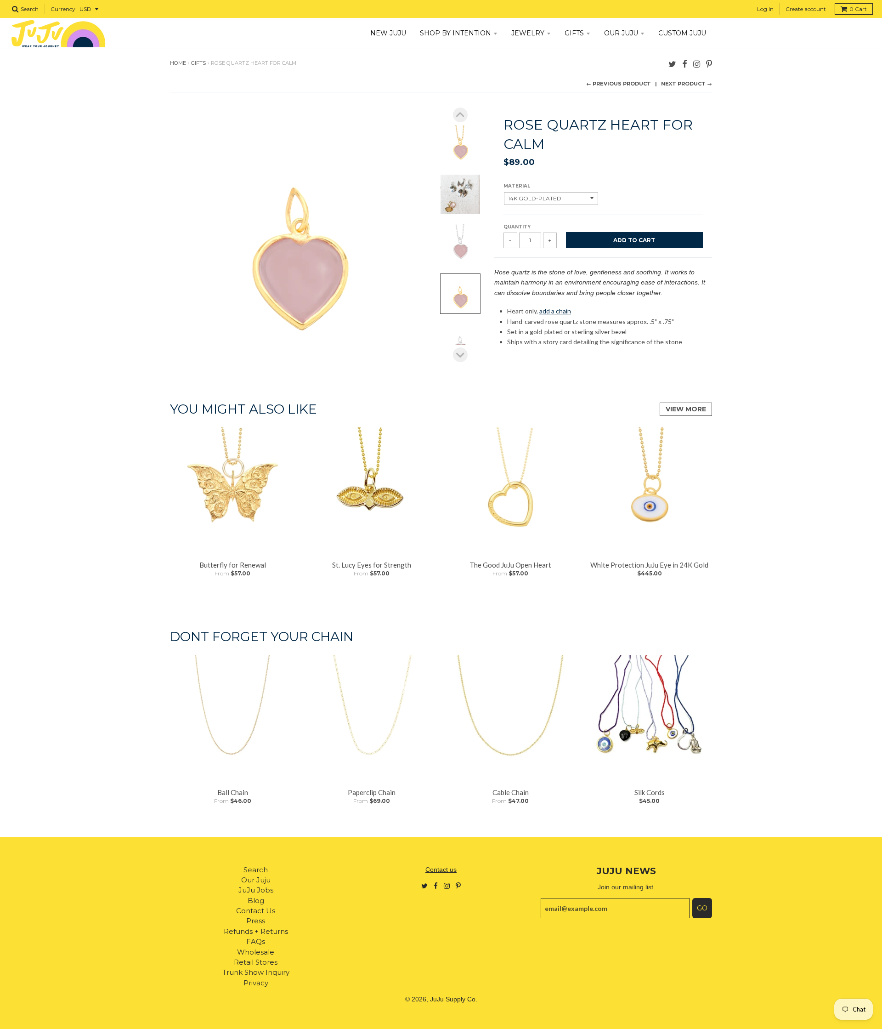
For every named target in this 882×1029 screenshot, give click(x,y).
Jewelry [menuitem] (527, 33)
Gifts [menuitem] (574, 33)
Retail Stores (255, 962)
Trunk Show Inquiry (255, 972)
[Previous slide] (460, 115)
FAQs (255, 941)
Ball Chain (232, 792)
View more (686, 409)
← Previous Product (618, 83)
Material (516, 186)
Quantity (517, 227)
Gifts (198, 63)
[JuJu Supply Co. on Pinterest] (709, 63)
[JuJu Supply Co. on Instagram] (696, 63)
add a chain (555, 311)
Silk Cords (649, 792)
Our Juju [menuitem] (621, 33)
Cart (858, 9)
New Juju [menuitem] (388, 33)
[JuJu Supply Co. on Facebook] (684, 63)
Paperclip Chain (372, 792)
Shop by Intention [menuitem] (455, 33)
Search (255, 869)
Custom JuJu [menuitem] (682, 33)
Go (702, 908)
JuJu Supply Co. (453, 999)
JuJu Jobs (255, 890)
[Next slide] (460, 354)
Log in (765, 9)
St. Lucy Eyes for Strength (371, 565)
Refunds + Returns (256, 931)
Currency (63, 9)
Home (178, 63)
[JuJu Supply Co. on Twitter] (672, 63)
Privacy (255, 982)
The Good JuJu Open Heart (510, 565)
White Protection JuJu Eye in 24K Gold (649, 565)
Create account (806, 9)
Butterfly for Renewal (232, 565)
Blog (256, 900)
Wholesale (255, 952)
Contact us (441, 869)
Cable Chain (510, 792)
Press (255, 920)
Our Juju (256, 880)
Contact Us (255, 910)
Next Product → (686, 83)
